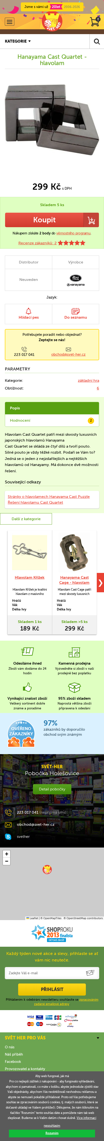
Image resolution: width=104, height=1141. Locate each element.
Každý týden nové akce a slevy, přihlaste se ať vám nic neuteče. (52, 957)
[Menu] (9, 22)
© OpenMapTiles (50, 918)
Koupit (44, 220)
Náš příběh (14, 1054)
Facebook (13, 1061)
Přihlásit (52, 989)
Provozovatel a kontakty (25, 1069)
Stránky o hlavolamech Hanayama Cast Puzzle (49, 496)
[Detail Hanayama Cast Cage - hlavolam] (74, 552)
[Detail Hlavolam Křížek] (29, 552)
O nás (10, 1047)
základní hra (88, 380)
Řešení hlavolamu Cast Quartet (35, 502)
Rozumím (52, 1133)
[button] (47, 869)
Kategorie (16, 41)
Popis (15, 408)
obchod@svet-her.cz (68, 354)
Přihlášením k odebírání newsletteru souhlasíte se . (52, 1002)
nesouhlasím (52, 1125)
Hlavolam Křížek (30, 577)
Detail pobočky (52, 789)
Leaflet (33, 918)
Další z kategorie (26, 519)
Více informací (86, 1118)
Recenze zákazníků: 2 (37, 243)
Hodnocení (51, 420)
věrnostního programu (73, 233)
